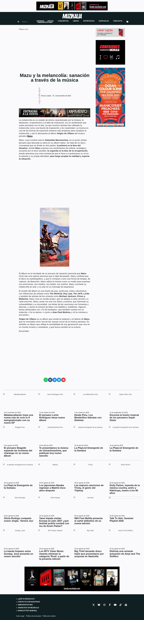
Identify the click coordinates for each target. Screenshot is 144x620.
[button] (40, 21)
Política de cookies (49, 616)
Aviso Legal (20, 616)
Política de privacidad (33, 616)
